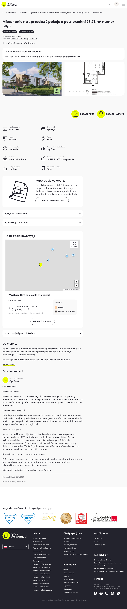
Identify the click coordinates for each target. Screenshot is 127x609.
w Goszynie (75, 56)
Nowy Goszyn (47, 56)
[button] (41, 265)
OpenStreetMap (74, 290)
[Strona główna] (3, 13)
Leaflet (66, 290)
